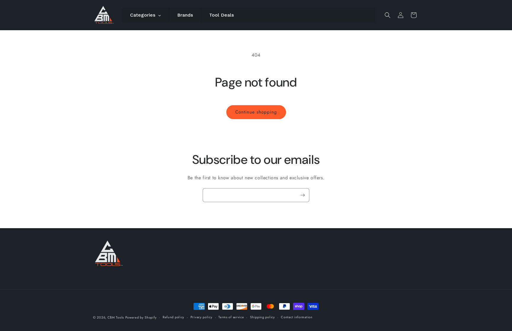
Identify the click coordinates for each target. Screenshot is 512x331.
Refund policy (173, 317)
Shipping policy (262, 317)
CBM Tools (116, 317)
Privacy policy (201, 317)
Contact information (296, 317)
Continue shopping (256, 112)
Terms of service (231, 317)
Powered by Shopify (141, 317)
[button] (387, 15)
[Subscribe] (302, 195)
